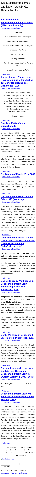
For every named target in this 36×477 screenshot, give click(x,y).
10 (16, 453)
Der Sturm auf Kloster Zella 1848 (18, 174)
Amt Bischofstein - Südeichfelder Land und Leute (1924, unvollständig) (17, 22)
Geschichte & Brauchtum (11, 28)
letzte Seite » (21, 455)
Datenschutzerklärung (19, 473)
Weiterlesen (6, 74)
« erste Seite (11, 447)
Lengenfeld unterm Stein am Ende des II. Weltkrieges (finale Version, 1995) (17, 397)
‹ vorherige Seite (26, 447)
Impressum (5, 473)
